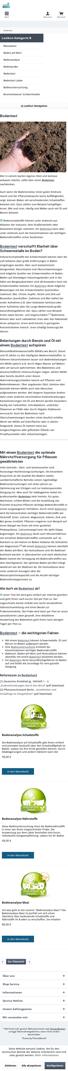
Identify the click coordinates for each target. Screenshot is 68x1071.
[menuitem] (7, 15)
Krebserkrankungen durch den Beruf (23, 685)
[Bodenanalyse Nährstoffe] (34, 800)
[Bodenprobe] (2, 961)
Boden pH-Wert (12, 52)
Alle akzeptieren (31, 1065)
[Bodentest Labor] (29, 961)
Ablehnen (10, 1065)
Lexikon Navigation (35, 105)
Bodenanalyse (11, 59)
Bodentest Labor (13, 80)
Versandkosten (57, 1028)
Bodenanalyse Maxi (15, 902)
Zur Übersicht (16, 961)
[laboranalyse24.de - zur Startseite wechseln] (17, 5)
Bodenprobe (10, 66)
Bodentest (9, 73)
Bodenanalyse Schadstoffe (20, 735)
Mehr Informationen (47, 1055)
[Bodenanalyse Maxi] (34, 884)
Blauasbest (9, 46)
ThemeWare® (39, 1038)
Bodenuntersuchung (15, 87)
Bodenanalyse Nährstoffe (19, 819)
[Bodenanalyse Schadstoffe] (34, 716)
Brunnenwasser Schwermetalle (21, 94)
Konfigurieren (55, 1065)
